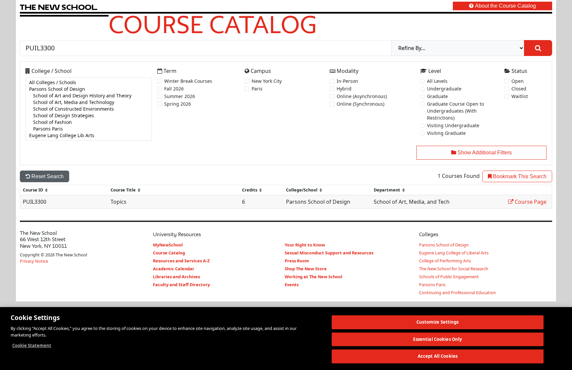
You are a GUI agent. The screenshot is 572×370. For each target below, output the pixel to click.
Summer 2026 (179, 96)
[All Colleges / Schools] (88, 82)
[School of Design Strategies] (88, 115)
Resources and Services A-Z (181, 261)
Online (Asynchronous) (362, 96)
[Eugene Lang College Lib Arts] (88, 135)
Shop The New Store (306, 269)
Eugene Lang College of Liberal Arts (454, 253)
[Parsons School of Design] (88, 89)
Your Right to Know (305, 245)
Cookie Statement (31, 345)
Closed (518, 88)
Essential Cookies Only (437, 339)
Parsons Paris (432, 285)
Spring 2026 (177, 104)
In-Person (347, 81)
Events (292, 285)
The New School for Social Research (453, 269)
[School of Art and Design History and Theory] (88, 95)
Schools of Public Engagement (449, 277)
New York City (267, 81)
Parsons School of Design (444, 245)
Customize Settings (437, 322)
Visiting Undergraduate (453, 125)
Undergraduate (444, 88)
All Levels (437, 81)
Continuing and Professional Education (457, 292)
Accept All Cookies (437, 356)
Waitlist (519, 96)
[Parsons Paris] (88, 129)
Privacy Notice (34, 261)
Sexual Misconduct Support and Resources (329, 253)
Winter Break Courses (188, 81)
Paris (257, 88)
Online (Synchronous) (360, 104)
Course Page (530, 201)
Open (517, 81)
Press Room (297, 261)
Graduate (437, 96)
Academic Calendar (173, 269)
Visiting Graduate (446, 133)
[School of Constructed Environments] (88, 109)
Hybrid (344, 88)
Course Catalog (213, 24)
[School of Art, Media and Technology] (88, 102)
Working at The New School (313, 277)
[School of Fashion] (88, 122)
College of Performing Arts (445, 261)
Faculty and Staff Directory (181, 285)
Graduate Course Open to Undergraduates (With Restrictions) (455, 111)
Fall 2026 (174, 88)
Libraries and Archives (176, 277)
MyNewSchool (168, 245)
